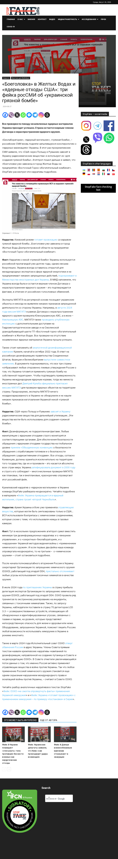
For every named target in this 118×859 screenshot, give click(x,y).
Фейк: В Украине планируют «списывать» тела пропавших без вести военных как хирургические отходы (13, 754)
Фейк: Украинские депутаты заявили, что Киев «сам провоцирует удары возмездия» (38, 751)
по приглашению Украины (37, 587)
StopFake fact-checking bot (98, 188)
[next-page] (9, 769)
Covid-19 (11, 26)
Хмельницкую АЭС (12, 319)
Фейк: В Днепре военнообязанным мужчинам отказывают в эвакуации (63, 751)
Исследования (89, 19)
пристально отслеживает (60, 571)
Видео (52, 19)
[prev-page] (4, 769)
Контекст (42, 19)
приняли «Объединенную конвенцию (32, 447)
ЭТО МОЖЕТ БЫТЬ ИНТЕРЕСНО (20, 720)
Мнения (31, 19)
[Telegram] (35, 115)
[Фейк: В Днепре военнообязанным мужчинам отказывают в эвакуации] (65, 734)
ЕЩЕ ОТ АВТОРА (48, 720)
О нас (20, 19)
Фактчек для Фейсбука (20, 78)
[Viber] (11, 115)
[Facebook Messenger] (29, 115)
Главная (11, 19)
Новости (6, 78)
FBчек (103, 19)
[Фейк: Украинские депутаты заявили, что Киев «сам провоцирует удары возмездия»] (39, 734)
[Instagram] (41, 115)
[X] (17, 115)
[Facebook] (5, 115)
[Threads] (47, 115)
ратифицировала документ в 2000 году (53, 467)
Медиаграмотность (67, 19)
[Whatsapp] (23, 115)
